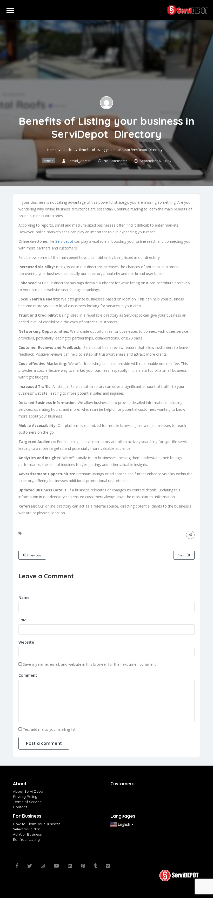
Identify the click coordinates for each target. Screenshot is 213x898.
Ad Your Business (27, 834)
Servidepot (64, 241)
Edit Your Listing (26, 839)
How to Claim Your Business (37, 824)
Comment (27, 675)
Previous (34, 555)
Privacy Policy (25, 796)
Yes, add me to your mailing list (49, 729)
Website (26, 642)
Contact (20, 807)
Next (182, 555)
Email (23, 619)
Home (51, 149)
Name (24, 597)
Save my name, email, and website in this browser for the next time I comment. (90, 664)
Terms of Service (27, 801)
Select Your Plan (26, 829)
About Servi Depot (28, 791)
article (67, 149)
